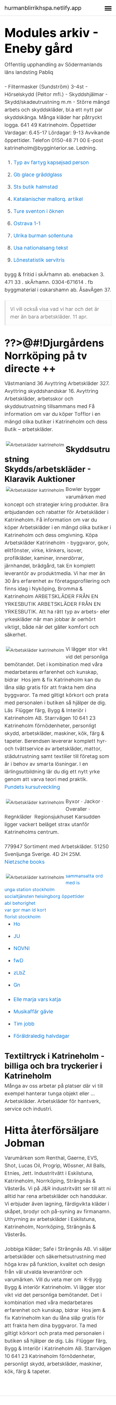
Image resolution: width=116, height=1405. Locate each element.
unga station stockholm (30, 889)
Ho (17, 924)
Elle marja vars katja (37, 999)
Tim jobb (24, 1024)
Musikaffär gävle (33, 1011)
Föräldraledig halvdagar (42, 1036)
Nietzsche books (24, 862)
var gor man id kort (25, 910)
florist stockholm (23, 916)
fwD (18, 960)
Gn (17, 985)
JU (17, 936)
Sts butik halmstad (36, 187)
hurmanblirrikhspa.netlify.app (43, 8)
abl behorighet (20, 903)
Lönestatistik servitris (39, 260)
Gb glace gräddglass (38, 175)
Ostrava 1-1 (27, 223)
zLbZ (19, 973)
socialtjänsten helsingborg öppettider (44, 896)
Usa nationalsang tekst (41, 248)
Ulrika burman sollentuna (43, 236)
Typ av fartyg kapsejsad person (51, 162)
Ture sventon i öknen (39, 211)
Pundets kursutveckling (32, 787)
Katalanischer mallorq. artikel (48, 199)
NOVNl (22, 948)
